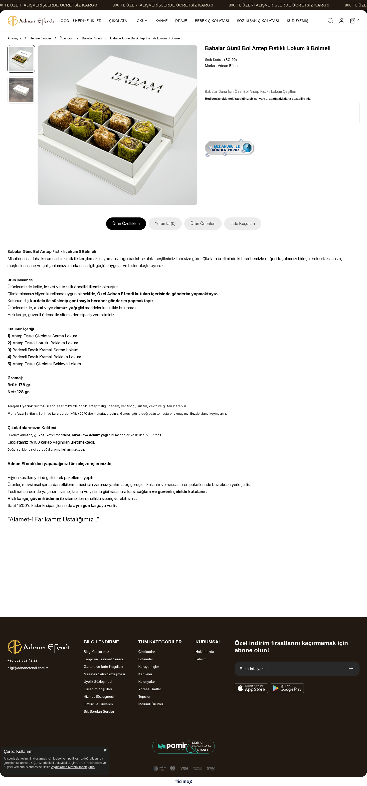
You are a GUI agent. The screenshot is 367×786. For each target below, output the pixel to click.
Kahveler (145, 674)
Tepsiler (144, 696)
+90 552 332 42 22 (22, 660)
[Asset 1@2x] (38, 647)
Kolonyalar (146, 682)
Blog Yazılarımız (96, 652)
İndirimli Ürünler (150, 704)
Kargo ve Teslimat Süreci (103, 659)
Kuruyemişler (148, 667)
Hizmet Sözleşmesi (99, 696)
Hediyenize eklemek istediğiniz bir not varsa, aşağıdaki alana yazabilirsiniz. (258, 98)
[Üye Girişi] (341, 20)
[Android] (287, 688)
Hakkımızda (204, 652)
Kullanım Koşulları (98, 689)
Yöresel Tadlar (149, 689)
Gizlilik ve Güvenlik (98, 704)
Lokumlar (145, 659)
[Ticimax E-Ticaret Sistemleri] (183, 782)
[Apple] (251, 688)
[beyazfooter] (183, 746)
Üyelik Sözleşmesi (98, 682)
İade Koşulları (242, 223)
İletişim (200, 659)
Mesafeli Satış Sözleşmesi (104, 674)
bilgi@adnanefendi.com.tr (27, 668)
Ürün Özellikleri (126, 223)
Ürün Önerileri (202, 223)
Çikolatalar (146, 652)
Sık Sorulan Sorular (99, 711)
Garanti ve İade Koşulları (103, 667)
